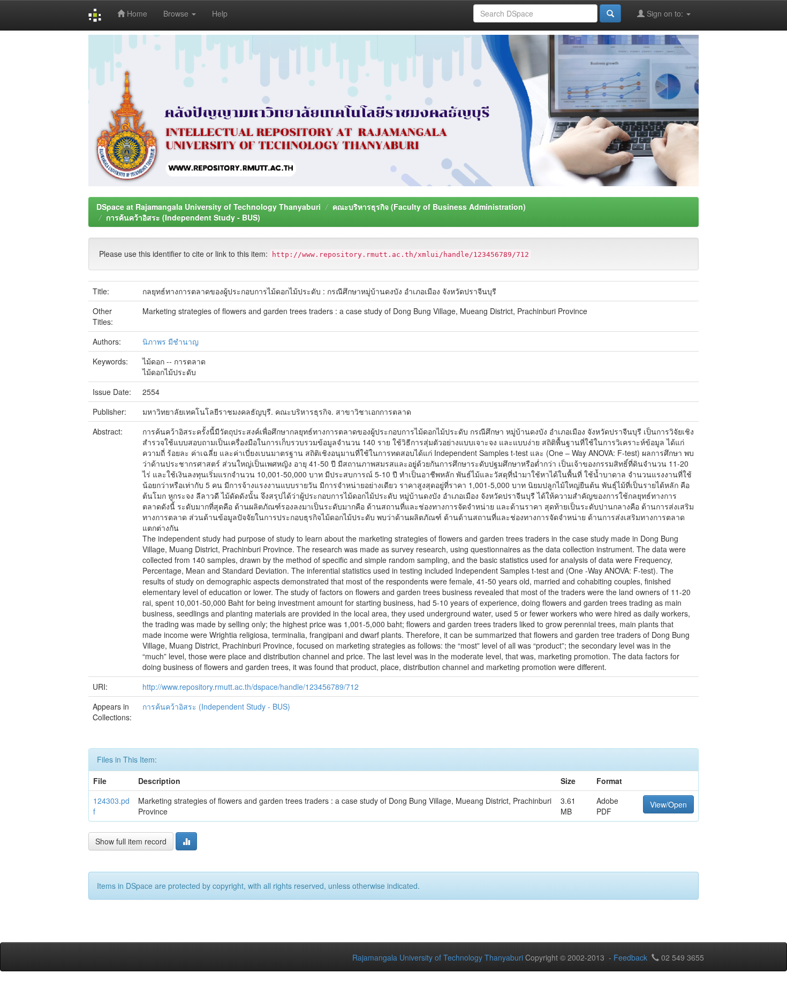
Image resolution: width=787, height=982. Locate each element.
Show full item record (131, 841)
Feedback (630, 957)
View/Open (668, 804)
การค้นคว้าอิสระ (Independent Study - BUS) (183, 217)
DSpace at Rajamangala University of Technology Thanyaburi (208, 206)
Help (220, 13)
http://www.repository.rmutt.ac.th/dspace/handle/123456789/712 (250, 686)
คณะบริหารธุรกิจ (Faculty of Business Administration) (429, 206)
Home (136, 13)
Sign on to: (665, 13)
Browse (177, 13)
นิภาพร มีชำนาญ (170, 341)
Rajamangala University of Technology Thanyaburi (437, 957)
